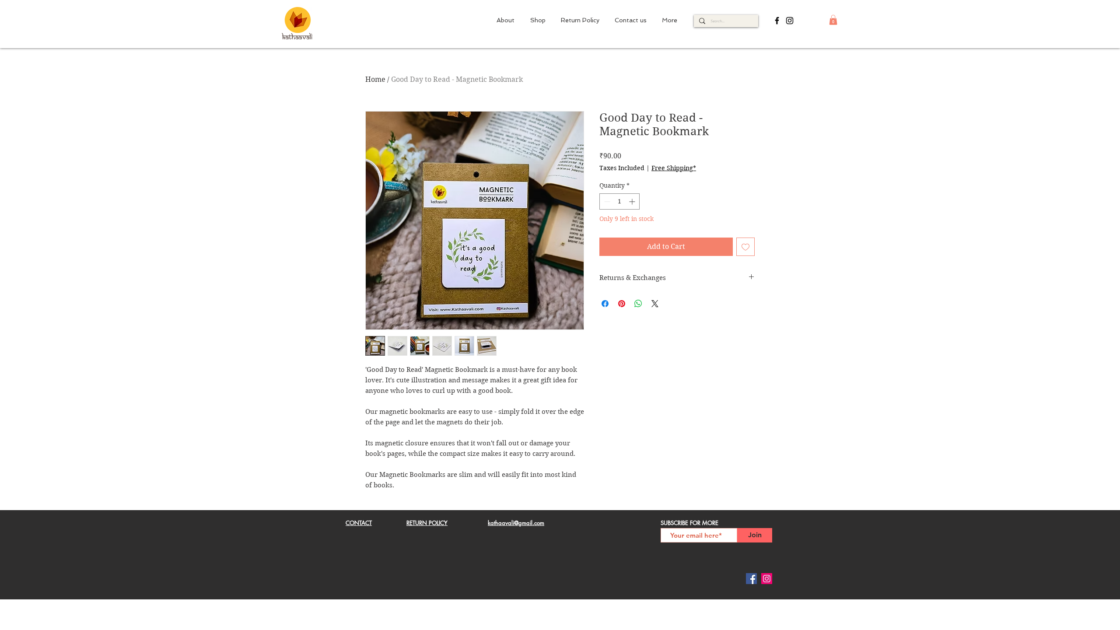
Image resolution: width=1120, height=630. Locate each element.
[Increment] (632, 201)
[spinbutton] (619, 201)
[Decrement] (606, 201)
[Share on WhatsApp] (638, 303)
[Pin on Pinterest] (621, 303)
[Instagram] (789, 20)
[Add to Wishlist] (745, 247)
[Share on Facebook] (605, 303)
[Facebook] (777, 20)
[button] (833, 20)
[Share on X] (655, 303)
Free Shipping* (673, 168)
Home (375, 79)
